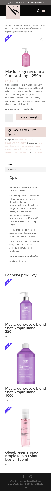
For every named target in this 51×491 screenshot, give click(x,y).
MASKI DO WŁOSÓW (24, 139)
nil (19, 149)
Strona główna (11, 25)
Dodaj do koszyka (29, 117)
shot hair (22, 152)
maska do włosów (25, 146)
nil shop (25, 149)
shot (15, 152)
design (13, 146)
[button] (41, 39)
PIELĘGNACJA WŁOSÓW (24, 28)
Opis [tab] (10, 164)
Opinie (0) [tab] (12, 169)
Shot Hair (38, 152)
